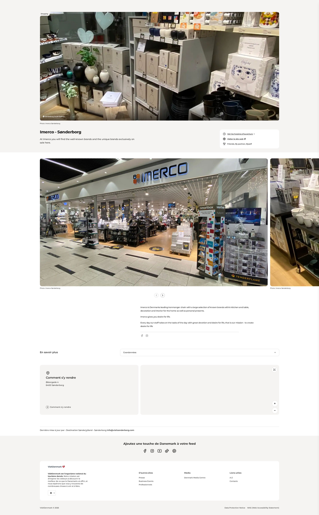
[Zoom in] (275, 404)
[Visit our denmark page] (145, 451)
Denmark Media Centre (194, 478)
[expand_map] (274, 369)
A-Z (231, 478)
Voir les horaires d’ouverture (240, 134)
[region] (209, 390)
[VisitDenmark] (56, 466)
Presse (142, 478)
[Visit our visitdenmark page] (159, 451)
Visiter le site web (235, 139)
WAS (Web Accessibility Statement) (263, 508)
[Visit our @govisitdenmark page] (167, 451)
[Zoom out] (275, 410)
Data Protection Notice (235, 508)
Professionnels (145, 485)
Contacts (234, 481)
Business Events (146, 481)
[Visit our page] (152, 451)
